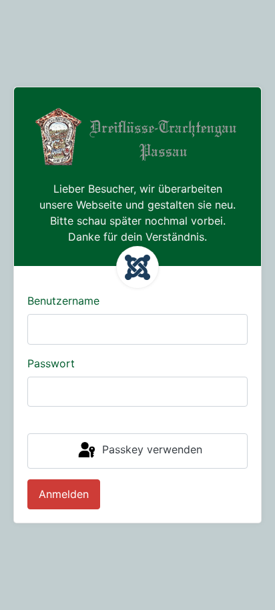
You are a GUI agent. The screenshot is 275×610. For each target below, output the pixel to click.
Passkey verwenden (150, 450)
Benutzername (63, 300)
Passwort (51, 363)
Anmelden (64, 494)
